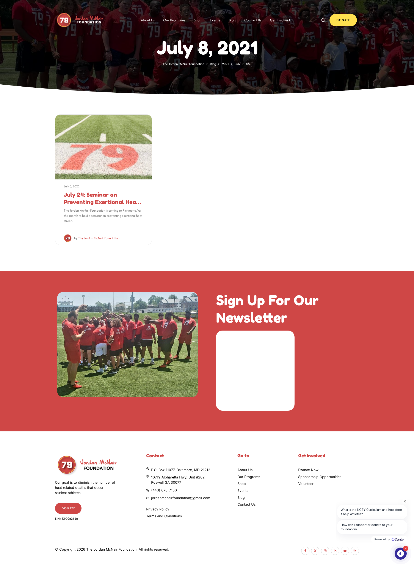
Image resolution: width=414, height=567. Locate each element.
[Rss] (355, 551)
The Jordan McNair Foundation (98, 238)
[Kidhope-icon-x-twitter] (315, 551)
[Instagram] (325, 551)
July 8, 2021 (72, 186)
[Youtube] (345, 551)
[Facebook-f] (305, 551)
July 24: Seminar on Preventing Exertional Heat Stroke (101, 202)
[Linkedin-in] (335, 551)
